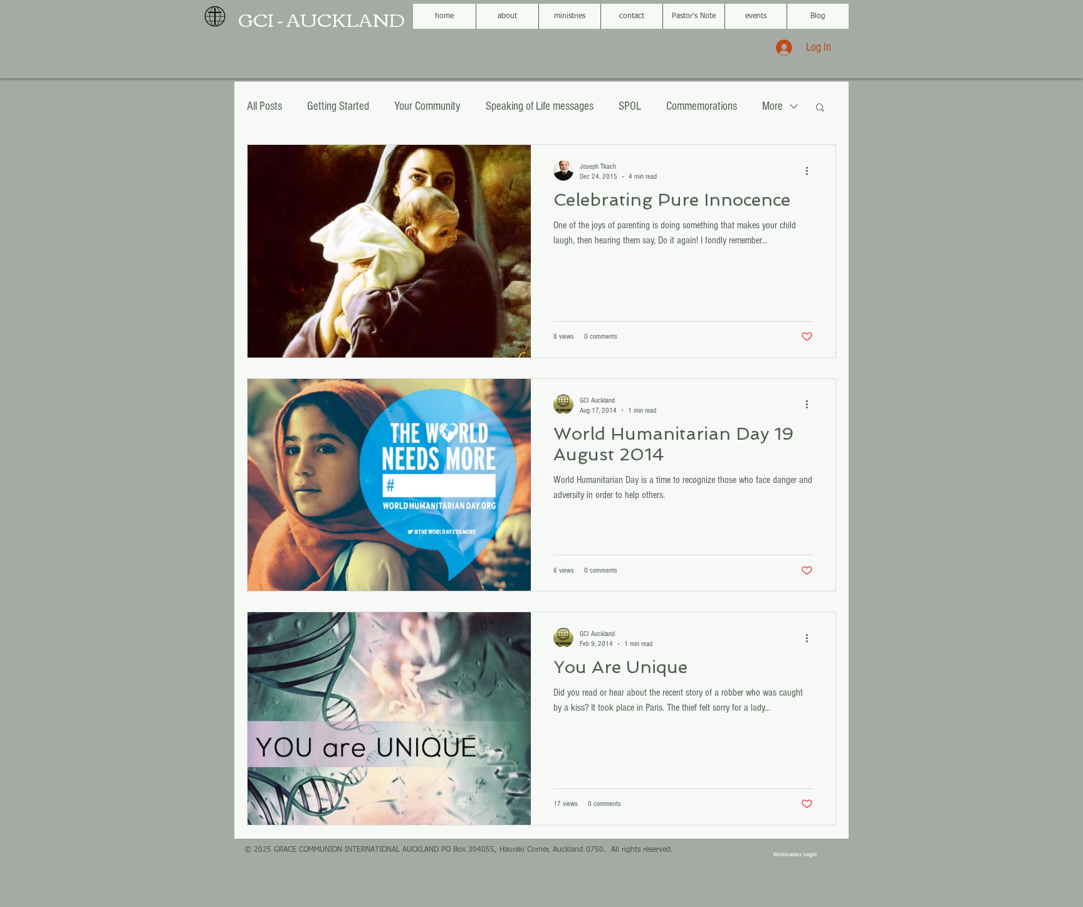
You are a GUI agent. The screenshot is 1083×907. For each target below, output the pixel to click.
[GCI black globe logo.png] (215, 16)
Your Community (427, 106)
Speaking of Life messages (540, 106)
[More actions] (811, 170)
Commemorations (701, 106)
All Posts (264, 106)
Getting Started (338, 106)
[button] (820, 108)
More (772, 106)
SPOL (630, 106)
